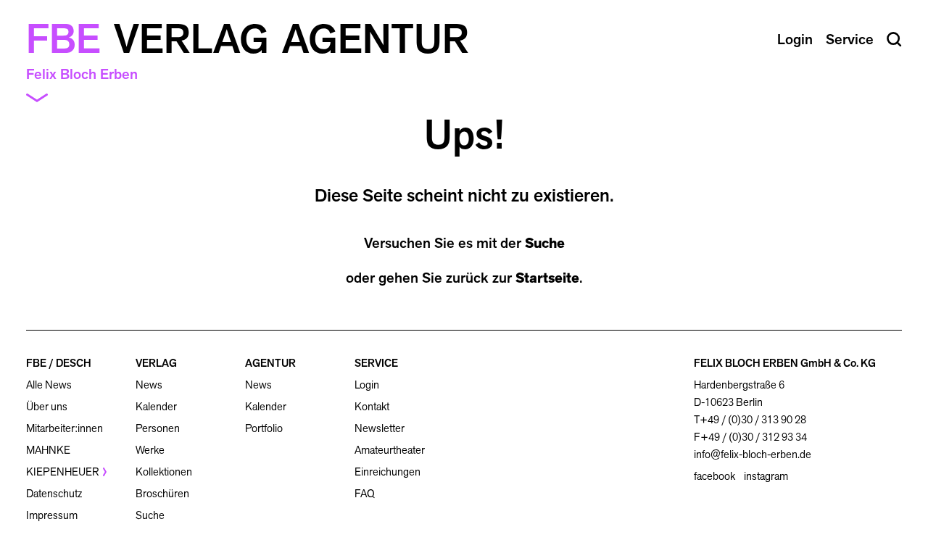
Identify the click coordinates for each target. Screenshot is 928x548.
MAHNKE (48, 450)
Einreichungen (387, 471)
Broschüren (162, 493)
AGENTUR (270, 363)
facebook (714, 476)
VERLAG (156, 363)
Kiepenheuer (62, 471)
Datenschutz (54, 493)
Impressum (52, 515)
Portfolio (264, 428)
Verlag (191, 39)
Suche (545, 242)
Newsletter (380, 428)
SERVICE (376, 363)
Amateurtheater (390, 450)
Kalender (156, 406)
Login (367, 384)
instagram (766, 476)
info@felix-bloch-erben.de (752, 454)
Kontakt (372, 406)
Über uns (46, 406)
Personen (158, 428)
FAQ (365, 493)
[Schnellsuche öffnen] (894, 39)
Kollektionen (164, 471)
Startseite (547, 277)
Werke (150, 450)
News (149, 384)
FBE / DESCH (58, 363)
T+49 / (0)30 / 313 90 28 (750, 419)
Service (850, 39)
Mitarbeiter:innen (64, 428)
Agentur (375, 39)
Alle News (49, 384)
